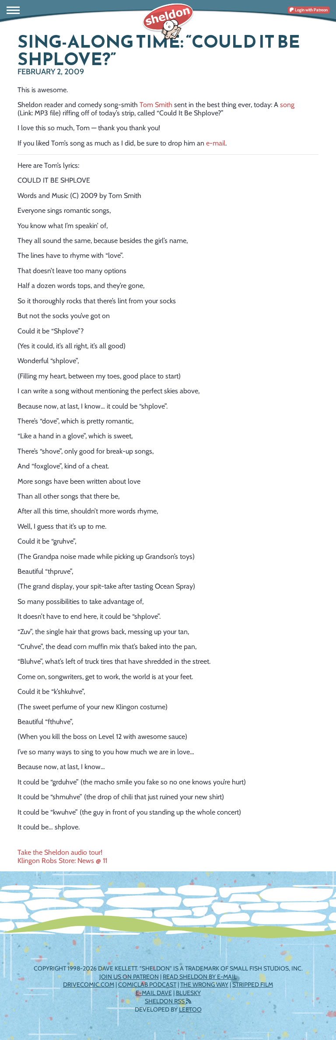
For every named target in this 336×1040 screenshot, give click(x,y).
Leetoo (190, 1009)
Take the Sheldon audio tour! (60, 852)
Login (311, 10)
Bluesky (188, 993)
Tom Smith (156, 105)
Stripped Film (252, 984)
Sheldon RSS (165, 1001)
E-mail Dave (154, 993)
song (287, 105)
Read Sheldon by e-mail (200, 977)
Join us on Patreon (129, 977)
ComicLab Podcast (147, 984)
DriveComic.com (88, 984)
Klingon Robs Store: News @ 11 (62, 860)
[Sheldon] (168, 22)
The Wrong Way (204, 984)
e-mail (215, 143)
